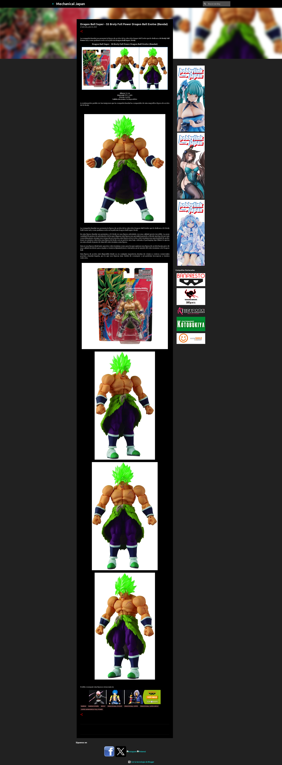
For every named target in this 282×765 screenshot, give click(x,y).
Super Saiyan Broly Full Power (92, 709)
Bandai (83, 706)
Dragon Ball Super (131, 706)
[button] (81, 31)
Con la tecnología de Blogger (142, 762)
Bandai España (93, 706)
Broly (103, 706)
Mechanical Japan (70, 4)
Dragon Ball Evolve (115, 706)
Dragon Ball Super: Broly (149, 706)
